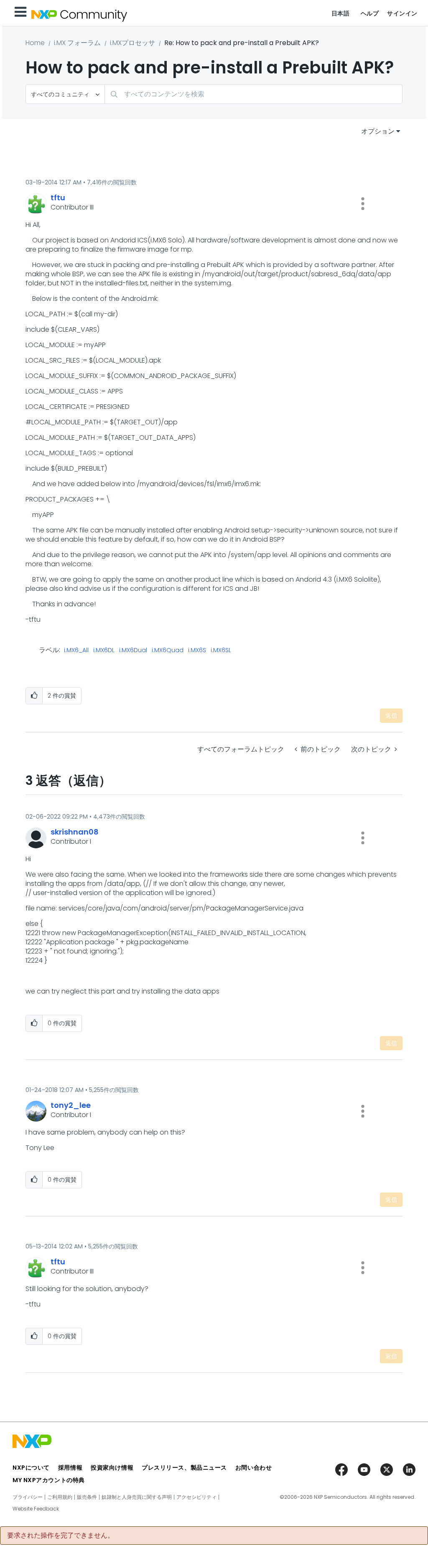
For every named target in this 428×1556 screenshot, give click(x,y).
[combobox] (253, 94)
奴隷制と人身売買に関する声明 (137, 1497)
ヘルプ (370, 13)
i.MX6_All (76, 650)
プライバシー (28, 1497)
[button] (362, 203)
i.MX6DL (104, 650)
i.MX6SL (221, 650)
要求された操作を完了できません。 (60, 1535)
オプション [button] (378, 131)
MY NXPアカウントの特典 (49, 1480)
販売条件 (87, 1497)
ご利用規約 (59, 1497)
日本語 (340, 13)
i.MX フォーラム (77, 43)
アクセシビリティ (196, 1497)
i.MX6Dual (133, 650)
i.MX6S (197, 650)
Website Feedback (36, 1508)
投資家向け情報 (112, 1467)
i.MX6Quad (167, 650)
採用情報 (70, 1467)
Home (35, 43)
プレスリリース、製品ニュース (184, 1467)
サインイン (402, 13)
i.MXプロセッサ (132, 43)
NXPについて (31, 1467)
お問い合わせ (253, 1467)
